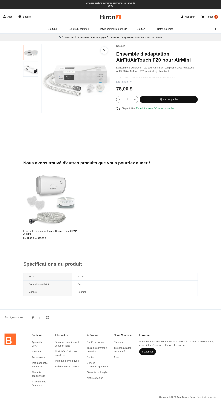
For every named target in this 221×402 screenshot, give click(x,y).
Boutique (69, 37)
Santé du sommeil (79, 29)
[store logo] (110, 17)
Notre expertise (165, 29)
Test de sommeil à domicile (112, 29)
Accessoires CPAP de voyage (92, 37)
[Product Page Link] (50, 200)
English (27, 17)
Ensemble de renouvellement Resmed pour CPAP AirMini (50, 232)
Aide (10, 17)
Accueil (60, 37)
